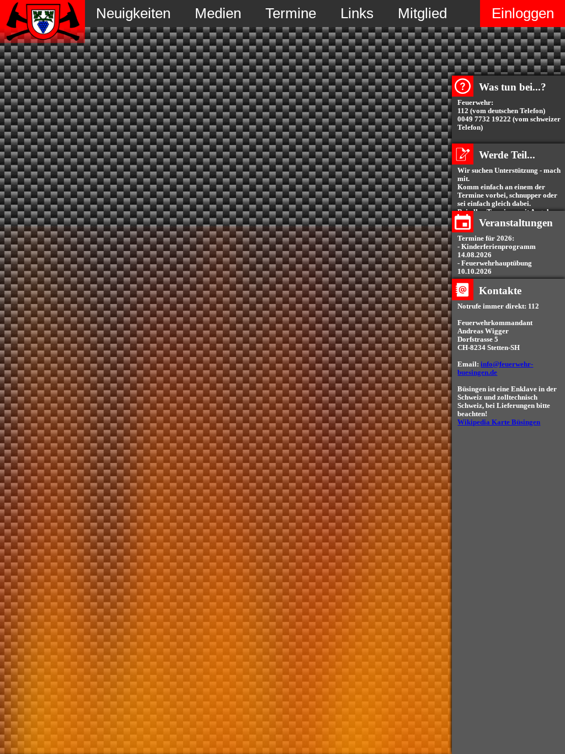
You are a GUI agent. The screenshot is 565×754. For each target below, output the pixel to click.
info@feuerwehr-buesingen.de (495, 368)
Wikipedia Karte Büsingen (498, 422)
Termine (290, 13)
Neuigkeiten (133, 13)
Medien (218, 13)
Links (357, 13)
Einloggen (523, 13)
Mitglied (422, 13)
